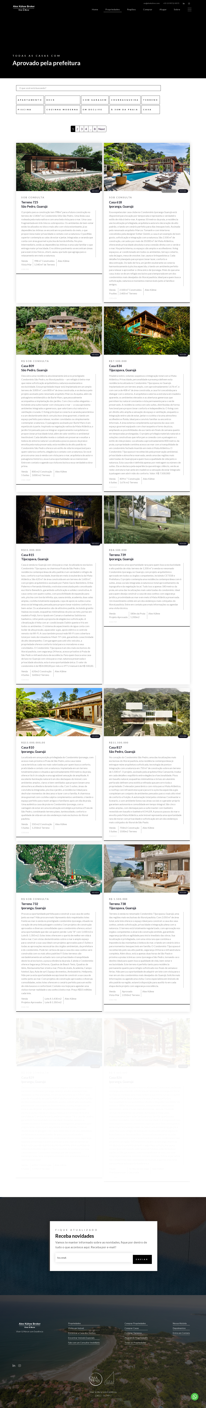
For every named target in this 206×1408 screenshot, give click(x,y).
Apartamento (30, 100)
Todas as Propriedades (135, 1342)
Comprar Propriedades (135, 1323)
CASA (147, 109)
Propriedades (112, 9)
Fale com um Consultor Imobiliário (84, 1342)
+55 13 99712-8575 (171, 3)
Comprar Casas (132, 1328)
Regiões (131, 9)
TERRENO (150, 100)
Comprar (147, 9)
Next (101, 129)
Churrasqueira (125, 100)
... (90, 129)
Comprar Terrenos (133, 1333)
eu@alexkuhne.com (152, 3)
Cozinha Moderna (62, 109)
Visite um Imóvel (76, 1328)
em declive (93, 109)
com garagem (95, 100)
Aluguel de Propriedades (136, 1337)
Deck (50, 100)
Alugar (163, 9)
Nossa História (180, 1323)
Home (95, 9)
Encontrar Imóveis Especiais (81, 1337)
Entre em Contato (181, 1333)
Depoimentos (179, 1328)
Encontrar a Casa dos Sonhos (82, 1333)
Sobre (177, 9)
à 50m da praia (124, 109)
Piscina (25, 109)
